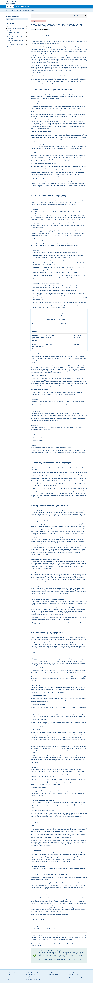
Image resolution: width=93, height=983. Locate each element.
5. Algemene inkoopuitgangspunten (15, 44)
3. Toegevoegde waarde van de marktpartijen (14, 37)
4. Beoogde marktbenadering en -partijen (14, 41)
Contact (8, 974)
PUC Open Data (52, 976)
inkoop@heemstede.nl (55, 911)
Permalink (74, 15)
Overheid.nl (9, 7)
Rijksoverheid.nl (72, 974)
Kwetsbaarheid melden (32, 979)
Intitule (9, 26)
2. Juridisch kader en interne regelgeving (13, 33)
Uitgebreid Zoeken (25, 6)
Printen (82, 15)
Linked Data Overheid (53, 974)
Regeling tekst (9, 19)
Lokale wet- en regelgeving (16, 10)
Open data (50, 972)
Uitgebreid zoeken (26, 10)
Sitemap (29, 978)
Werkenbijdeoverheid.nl (74, 978)
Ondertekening (10, 46)
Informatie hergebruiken (33, 972)
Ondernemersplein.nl (74, 976)
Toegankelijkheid (31, 976)
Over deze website (11, 972)
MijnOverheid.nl (73, 972)
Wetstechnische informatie (12, 16)
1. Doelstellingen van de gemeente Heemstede (15, 29)
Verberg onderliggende (6, 28)
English (8, 976)
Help (8, 978)
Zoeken (17, 6)
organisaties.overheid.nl (72, 956)
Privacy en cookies (31, 974)
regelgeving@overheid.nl (76, 959)
